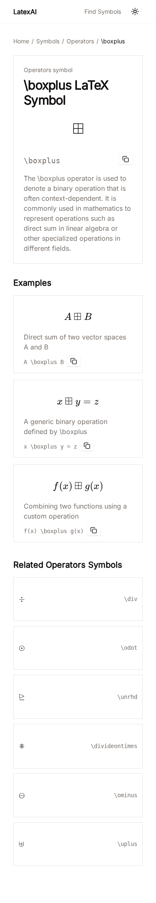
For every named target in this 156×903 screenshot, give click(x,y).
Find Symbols (102, 11)
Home (21, 41)
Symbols (47, 41)
